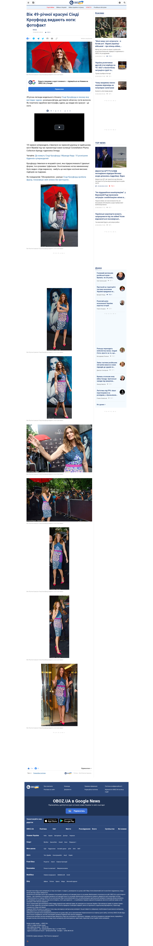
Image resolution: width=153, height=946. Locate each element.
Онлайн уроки (61, 848)
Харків (50, 835)
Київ (45, 835)
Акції (65, 855)
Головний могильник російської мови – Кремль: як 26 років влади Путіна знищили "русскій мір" (105, 275)
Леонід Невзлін (101, 384)
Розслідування (84, 829)
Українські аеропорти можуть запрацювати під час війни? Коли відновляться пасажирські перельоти (109, 216)
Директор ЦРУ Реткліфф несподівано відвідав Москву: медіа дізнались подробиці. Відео (110, 173)
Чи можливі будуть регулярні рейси (107, 222)
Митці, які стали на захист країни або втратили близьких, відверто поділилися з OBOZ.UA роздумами (109, 51)
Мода (63, 881)
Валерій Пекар (101, 295)
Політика (43, 829)
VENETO (88, 7)
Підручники (51, 848)
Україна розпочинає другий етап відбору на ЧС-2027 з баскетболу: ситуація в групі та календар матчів (105, 66)
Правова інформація (91, 786)
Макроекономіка (62, 868)
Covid (68, 875)
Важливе (99, 13)
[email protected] (51, 930)
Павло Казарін (101, 309)
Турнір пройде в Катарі (103, 73)
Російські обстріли (100, 7)
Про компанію (48, 786)
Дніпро (65, 835)
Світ (54, 829)
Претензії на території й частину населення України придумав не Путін (106, 289)
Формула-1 (72, 842)
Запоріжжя (57, 835)
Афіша (46, 881)
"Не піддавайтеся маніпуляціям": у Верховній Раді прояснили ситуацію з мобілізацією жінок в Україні (110, 195)
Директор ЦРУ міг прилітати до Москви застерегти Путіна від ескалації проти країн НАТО (110, 181)
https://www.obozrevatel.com (95, 891)
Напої (53, 862)
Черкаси (72, 835)
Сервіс (71, 855)
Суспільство (109, 829)
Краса (57, 881)
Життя (68, 829)
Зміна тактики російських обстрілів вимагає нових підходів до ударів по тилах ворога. (107, 365)
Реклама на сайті (49, 789)
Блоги (94, 829)
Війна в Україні (61, 7)
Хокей (61, 842)
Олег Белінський (101, 281)
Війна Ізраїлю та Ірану (76, 7)
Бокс (65, 842)
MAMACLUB (61, 875)
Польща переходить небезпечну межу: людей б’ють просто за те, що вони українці (107, 351)
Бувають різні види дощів (104, 91)
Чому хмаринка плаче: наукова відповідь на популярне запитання (105, 85)
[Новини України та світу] (68, 774)
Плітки (35, 30)
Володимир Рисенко (103, 356)
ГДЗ (45, 848)
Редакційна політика (39, 773)
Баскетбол (53, 842)
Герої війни (50, 7)
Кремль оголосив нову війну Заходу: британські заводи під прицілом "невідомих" (106, 379)
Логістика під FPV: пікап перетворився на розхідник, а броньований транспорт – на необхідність (107, 393)
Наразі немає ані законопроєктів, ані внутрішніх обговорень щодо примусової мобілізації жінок (109, 203)
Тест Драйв (47, 855)
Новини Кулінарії (61, 862)
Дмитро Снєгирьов (102, 370)
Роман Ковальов (102, 398)
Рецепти (46, 862)
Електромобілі (57, 855)
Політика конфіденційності (113, 786)
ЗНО (74, 848)
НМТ (78, 848)
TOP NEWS (100, 143)
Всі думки (100, 405)
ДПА (69, 848)
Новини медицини (50, 875)
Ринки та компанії (49, 868)
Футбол (46, 842)
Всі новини (122, 829)
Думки (98, 268)
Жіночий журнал (72, 881)
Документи (67, 789)
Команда (67, 786)
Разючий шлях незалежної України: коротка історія (105, 303)
